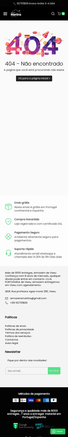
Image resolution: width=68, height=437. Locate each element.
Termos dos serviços (17, 332)
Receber (54, 370)
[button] (53, 14)
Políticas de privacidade (19, 329)
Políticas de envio (15, 326)
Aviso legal (11, 343)
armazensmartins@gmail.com (28, 298)
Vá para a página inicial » (34, 78)
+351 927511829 (18, 302)
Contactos (11, 339)
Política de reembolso (18, 336)
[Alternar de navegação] (5, 14)
